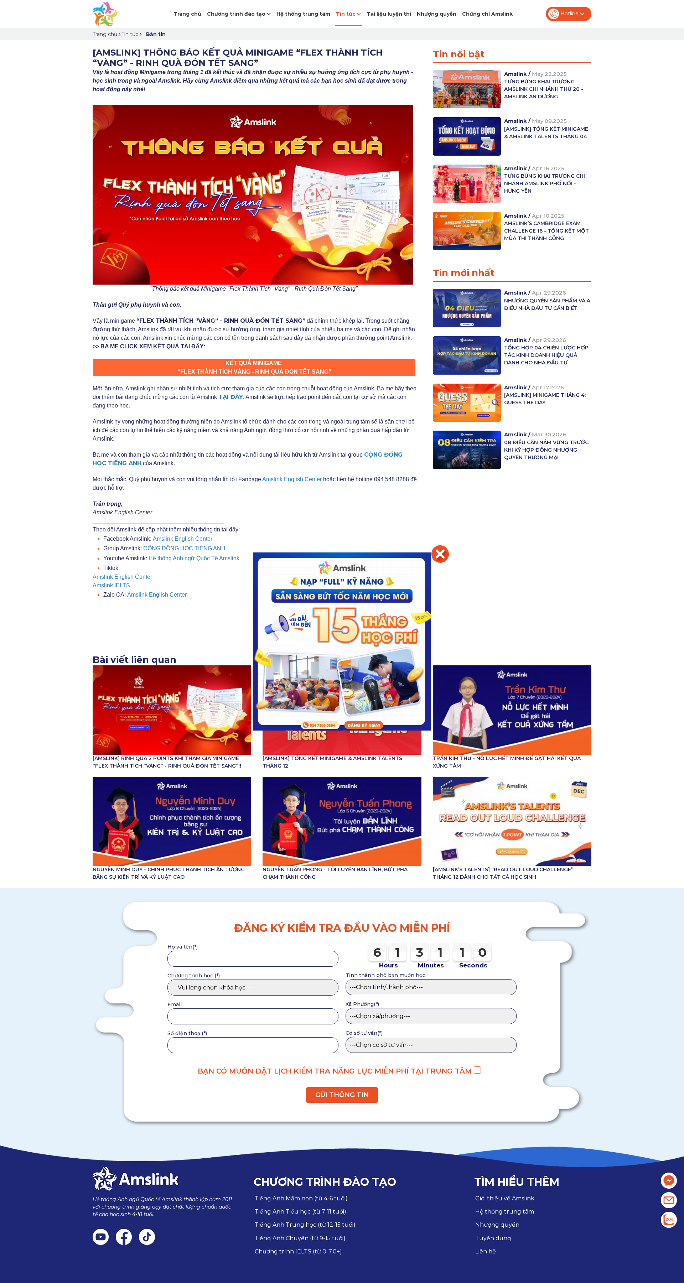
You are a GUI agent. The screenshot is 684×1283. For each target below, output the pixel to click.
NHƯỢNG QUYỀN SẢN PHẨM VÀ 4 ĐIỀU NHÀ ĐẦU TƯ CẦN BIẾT (547, 304)
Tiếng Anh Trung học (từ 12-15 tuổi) (305, 1224)
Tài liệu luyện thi (389, 14)
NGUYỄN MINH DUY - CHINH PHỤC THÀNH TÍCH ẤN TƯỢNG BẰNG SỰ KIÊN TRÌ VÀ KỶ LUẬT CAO (169, 873)
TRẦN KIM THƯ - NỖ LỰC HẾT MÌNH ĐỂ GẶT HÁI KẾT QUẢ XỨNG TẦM (507, 762)
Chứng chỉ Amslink (487, 14)
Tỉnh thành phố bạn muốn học (385, 975)
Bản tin (156, 34)
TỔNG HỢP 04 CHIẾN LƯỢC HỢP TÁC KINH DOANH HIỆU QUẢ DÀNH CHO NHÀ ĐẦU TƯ (546, 355)
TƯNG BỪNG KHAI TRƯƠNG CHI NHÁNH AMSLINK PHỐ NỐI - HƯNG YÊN (544, 183)
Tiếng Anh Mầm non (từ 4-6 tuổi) (301, 1198)
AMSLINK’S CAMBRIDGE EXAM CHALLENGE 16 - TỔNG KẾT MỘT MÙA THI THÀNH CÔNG (546, 230)
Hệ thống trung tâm (303, 14)
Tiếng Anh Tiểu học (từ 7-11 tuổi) (300, 1211)
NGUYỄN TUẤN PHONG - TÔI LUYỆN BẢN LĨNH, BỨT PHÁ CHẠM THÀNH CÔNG (335, 873)
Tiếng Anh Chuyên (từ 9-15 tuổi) (300, 1238)
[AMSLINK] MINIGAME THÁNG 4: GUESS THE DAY (545, 399)
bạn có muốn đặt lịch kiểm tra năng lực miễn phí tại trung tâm (336, 1071)
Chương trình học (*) (193, 975)
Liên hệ (485, 1251)
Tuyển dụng (493, 1238)
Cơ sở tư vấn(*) (364, 1033)
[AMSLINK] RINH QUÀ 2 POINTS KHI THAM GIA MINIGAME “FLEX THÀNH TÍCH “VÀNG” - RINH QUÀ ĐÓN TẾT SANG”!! (167, 762)
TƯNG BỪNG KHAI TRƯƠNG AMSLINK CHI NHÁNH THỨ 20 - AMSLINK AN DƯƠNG (543, 89)
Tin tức (346, 14)
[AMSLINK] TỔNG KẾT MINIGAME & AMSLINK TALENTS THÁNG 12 (332, 762)
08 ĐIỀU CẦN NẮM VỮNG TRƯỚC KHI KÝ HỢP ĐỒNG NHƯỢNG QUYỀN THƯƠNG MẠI (546, 450)
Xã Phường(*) (362, 1004)
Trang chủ (187, 14)
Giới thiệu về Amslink (504, 1198)
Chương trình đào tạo (237, 14)
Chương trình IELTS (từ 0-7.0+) (298, 1251)
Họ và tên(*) (182, 947)
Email (174, 1004)
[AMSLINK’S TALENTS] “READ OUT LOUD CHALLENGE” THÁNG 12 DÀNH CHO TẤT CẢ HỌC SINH (503, 873)
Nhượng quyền (436, 14)
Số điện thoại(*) (187, 1033)
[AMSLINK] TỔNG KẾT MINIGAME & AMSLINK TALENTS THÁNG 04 (546, 133)
